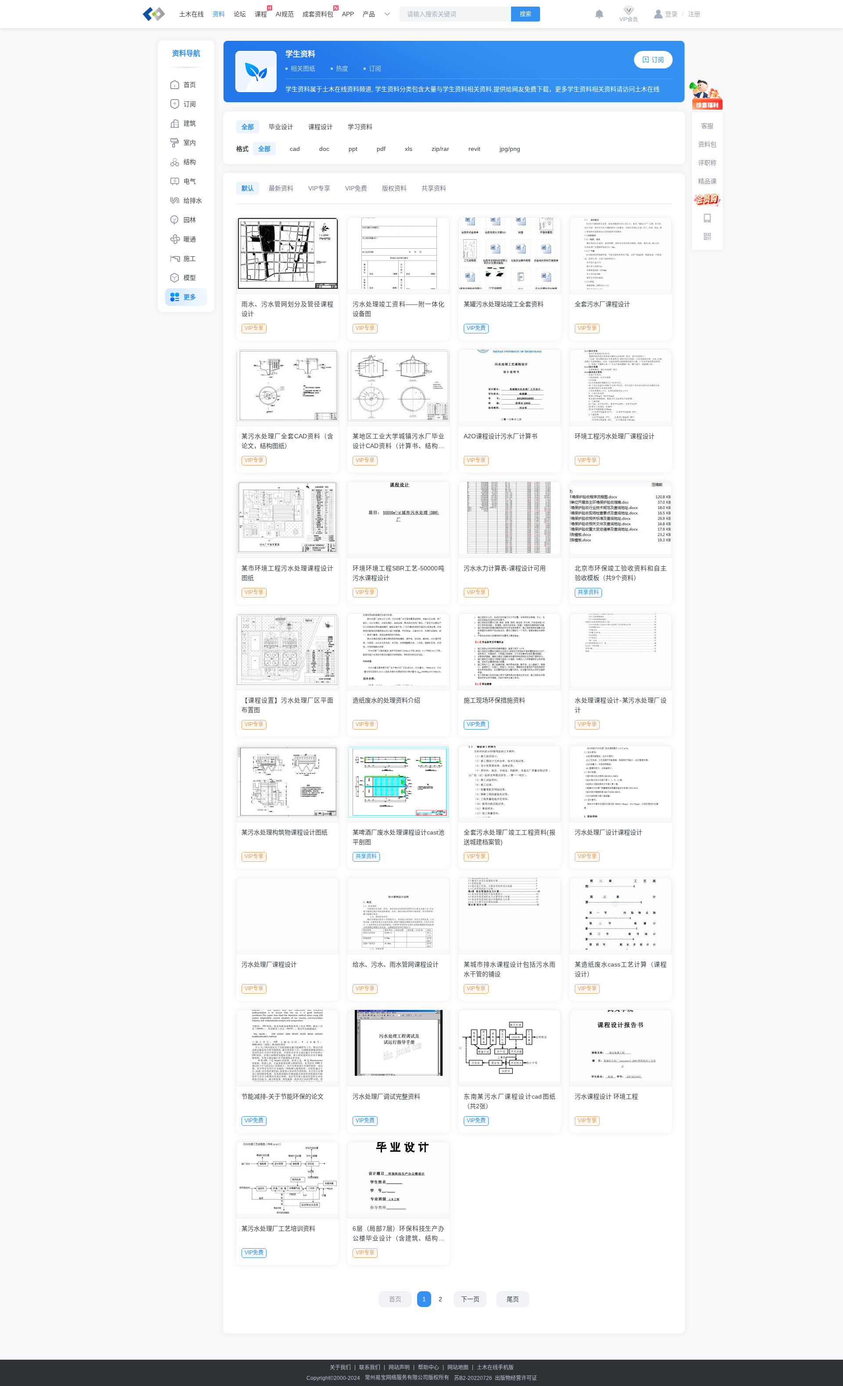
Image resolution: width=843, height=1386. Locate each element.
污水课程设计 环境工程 (606, 1096)
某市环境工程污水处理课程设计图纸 (287, 573)
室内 (190, 142)
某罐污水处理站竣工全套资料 (504, 304)
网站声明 (399, 1368)
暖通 (190, 239)
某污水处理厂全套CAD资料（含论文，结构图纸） (287, 441)
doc (324, 148)
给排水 (193, 200)
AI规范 (285, 14)
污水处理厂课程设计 (269, 964)
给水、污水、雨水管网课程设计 (396, 964)
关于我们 (340, 1368)
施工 (190, 258)
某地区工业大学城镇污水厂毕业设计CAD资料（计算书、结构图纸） (398, 442)
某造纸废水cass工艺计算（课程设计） (620, 969)
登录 (671, 14)
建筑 (190, 123)
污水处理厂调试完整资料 (386, 1096)
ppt (353, 148)
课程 (261, 14)
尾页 (513, 1299)
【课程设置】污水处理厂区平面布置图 (287, 705)
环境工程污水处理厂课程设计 (615, 436)
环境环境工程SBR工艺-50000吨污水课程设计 (398, 573)
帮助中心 (428, 1368)
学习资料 (360, 126)
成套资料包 (318, 14)
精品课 (707, 181)
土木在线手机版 (495, 1368)
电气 (190, 181)
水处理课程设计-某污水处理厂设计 (620, 705)
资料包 (707, 144)
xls (408, 148)
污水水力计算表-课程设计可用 (505, 568)
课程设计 (320, 126)
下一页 (470, 1299)
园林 (190, 219)
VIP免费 (356, 188)
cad (295, 148)
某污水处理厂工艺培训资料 (278, 1228)
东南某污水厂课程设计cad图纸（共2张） (509, 1101)
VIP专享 (319, 188)
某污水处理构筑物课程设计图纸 (284, 832)
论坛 (240, 14)
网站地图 (457, 1368)
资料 (219, 14)
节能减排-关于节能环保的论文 (282, 1096)
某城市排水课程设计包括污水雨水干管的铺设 (509, 969)
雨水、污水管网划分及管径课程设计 (287, 309)
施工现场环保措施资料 (494, 700)
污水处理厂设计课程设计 (608, 832)
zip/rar (440, 148)
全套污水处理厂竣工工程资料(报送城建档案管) (509, 837)
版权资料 (394, 188)
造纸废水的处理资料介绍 (386, 700)
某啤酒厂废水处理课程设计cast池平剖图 (398, 837)
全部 (247, 126)
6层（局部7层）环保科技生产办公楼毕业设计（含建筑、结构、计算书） (398, 1234)
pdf (381, 148)
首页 (190, 84)
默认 (247, 188)
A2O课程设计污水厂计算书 (500, 436)
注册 (691, 14)
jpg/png (510, 148)
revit (474, 148)
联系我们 (369, 1368)
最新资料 (281, 188)
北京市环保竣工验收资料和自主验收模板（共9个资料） (620, 573)
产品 (369, 14)
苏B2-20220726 (473, 1378)
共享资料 (434, 188)
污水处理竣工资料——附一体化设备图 (398, 309)
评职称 (707, 162)
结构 (190, 161)
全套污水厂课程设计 (602, 304)
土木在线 (191, 14)
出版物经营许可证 (516, 1378)
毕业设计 (281, 126)
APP (348, 14)
